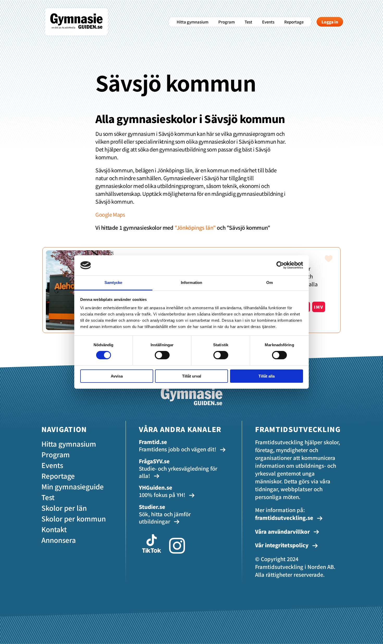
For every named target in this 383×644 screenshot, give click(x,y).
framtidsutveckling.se (284, 517)
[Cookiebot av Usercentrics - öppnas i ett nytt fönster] (280, 265)
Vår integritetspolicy (282, 545)
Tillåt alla (266, 376)
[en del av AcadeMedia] (81, 32)
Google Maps (110, 214)
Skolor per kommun (73, 518)
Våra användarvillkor (283, 531)
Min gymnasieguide (72, 486)
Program (226, 22)
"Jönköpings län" (195, 227)
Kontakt (54, 529)
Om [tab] (269, 282)
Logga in (330, 22)
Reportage (294, 22)
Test (248, 22)
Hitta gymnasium (192, 22)
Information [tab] (191, 282)
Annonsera (58, 540)
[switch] (162, 355)
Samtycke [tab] (113, 282)
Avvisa (117, 376)
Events (268, 22)
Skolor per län (64, 508)
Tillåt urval (191, 376)
